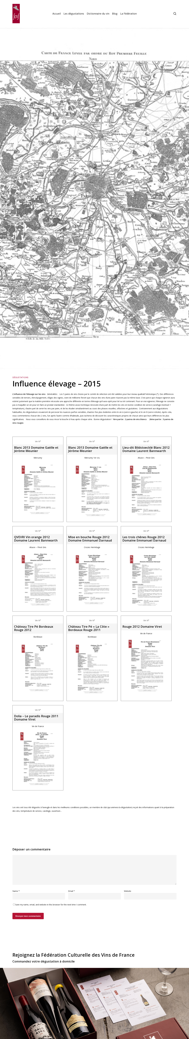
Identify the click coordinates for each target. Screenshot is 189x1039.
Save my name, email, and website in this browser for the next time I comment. (50, 904)
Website (127, 891)
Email (71, 891)
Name (16, 891)
